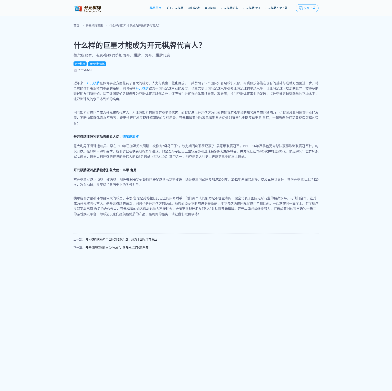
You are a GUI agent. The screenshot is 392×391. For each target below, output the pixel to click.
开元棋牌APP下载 (276, 8)
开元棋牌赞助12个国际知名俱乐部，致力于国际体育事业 (121, 239)
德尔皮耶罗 (130, 136)
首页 (76, 25)
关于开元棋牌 (174, 8)
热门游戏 (194, 8)
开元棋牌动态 (229, 8)
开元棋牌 (80, 63)
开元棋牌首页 (152, 8)
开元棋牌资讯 (251, 8)
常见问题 (210, 8)
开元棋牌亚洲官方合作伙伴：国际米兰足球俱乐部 (117, 247)
